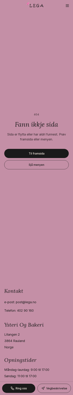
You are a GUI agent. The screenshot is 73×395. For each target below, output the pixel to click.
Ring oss (21, 388)
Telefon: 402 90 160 (19, 310)
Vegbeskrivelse (56, 388)
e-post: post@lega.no (20, 302)
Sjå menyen (36, 164)
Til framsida (36, 153)
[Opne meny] (67, 5)
